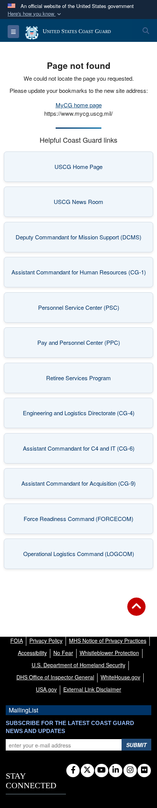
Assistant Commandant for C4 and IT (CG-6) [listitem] (81, 450)
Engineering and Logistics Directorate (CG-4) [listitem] (81, 415)
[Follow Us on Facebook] (73, 770)
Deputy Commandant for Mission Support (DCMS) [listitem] (78, 239)
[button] (35, 14)
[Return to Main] (136, 611)
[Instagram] (130, 770)
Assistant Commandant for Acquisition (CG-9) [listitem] (80, 485)
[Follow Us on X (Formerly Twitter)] (87, 770)
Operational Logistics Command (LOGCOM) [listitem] (81, 556)
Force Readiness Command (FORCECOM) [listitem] (82, 521)
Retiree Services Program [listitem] (93, 380)
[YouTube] (101, 770)
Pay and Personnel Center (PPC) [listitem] (88, 344)
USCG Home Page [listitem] (97, 169)
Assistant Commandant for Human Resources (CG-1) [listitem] (78, 274)
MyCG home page (79, 105)
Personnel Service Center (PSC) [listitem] (89, 309)
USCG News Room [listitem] (97, 204)
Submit (136, 745)
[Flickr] (144, 770)
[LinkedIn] (115, 770)
